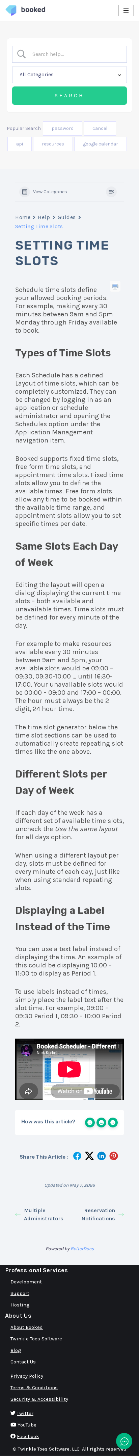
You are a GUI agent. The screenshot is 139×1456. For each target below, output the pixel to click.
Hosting (20, 1305)
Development (26, 1282)
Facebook (28, 1436)
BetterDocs (82, 1249)
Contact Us (23, 1362)
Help (44, 217)
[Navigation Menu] (126, 10)
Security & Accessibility (39, 1399)
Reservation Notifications (98, 1214)
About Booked (26, 1327)
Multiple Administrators (43, 1214)
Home (22, 217)
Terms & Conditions (34, 1387)
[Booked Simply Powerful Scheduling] (25, 10)
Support (19, 1293)
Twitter (25, 1413)
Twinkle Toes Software (36, 1339)
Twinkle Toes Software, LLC (49, 1449)
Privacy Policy (26, 1376)
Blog (15, 1350)
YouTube (27, 1425)
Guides (67, 217)
